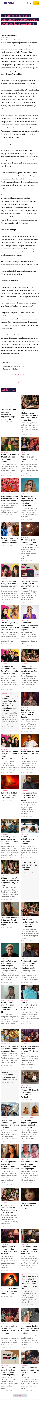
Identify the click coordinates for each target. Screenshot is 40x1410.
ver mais (18, 1395)
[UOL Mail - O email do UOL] (28, 3)
